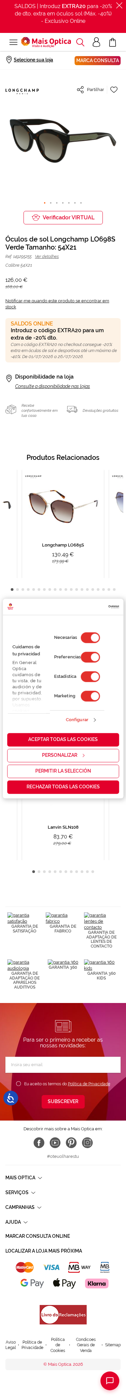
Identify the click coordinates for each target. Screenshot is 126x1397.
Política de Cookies (57, 1345)
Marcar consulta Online (37, 1236)
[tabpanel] (63, 524)
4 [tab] (28, 589)
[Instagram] (87, 1143)
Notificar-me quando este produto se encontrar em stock (57, 303)
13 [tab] (76, 589)
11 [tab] (66, 589)
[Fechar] (119, 5)
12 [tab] (71, 589)
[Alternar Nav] (13, 42)
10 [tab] (60, 589)
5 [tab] (33, 589)
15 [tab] (87, 589)
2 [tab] (17, 589)
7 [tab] (44, 589)
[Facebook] (39, 1143)
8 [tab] (49, 589)
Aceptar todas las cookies (63, 739)
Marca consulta (97, 60)
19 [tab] (109, 589)
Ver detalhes (47, 256)
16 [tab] (92, 589)
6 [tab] (39, 589)
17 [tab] (98, 589)
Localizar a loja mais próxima (43, 1251)
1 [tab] (12, 589)
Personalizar (59, 755)
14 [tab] (82, 589)
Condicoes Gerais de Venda (86, 1345)
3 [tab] (23, 589)
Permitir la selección (63, 771)
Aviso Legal (10, 1345)
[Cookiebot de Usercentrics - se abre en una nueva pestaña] (90, 606)
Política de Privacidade (89, 1084)
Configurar (77, 720)
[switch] (90, 657)
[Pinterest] (71, 1143)
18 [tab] (103, 589)
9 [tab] (55, 589)
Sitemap (113, 1345)
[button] (80, 42)
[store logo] (46, 42)
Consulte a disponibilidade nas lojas (52, 386)
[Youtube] (55, 1143)
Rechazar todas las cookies (63, 786)
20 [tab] (114, 589)
